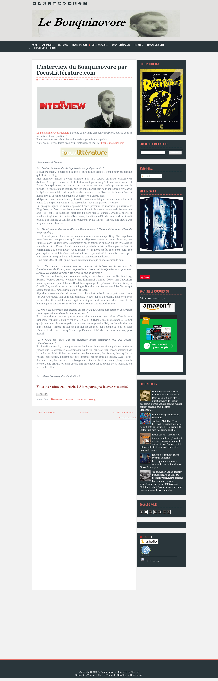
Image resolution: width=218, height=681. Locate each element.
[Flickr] (69, 4)
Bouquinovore (55, 79)
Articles (147, 176)
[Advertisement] (84, 625)
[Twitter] (34, 4)
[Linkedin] (54, 4)
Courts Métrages (121, 44)
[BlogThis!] (40, 394)
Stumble (82, 399)
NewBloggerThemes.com (130, 675)
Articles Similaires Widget (127, 418)
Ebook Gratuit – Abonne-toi (166, 435)
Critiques (63, 44)
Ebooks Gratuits (155, 44)
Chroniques (48, 44)
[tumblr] (74, 4)
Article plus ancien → (124, 412)
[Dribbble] (44, 4)
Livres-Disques (79, 44)
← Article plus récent (44, 412)
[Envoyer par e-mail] (37, 394)
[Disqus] (84, 464)
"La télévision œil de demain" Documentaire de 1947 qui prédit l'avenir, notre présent (167, 475)
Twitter (70, 399)
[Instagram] (64, 4)
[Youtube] (59, 4)
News (96, 79)
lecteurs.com (153, 561)
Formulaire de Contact (45, 48)
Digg (94, 399)
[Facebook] (39, 4)
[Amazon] (157, 307)
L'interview (88, 79)
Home (34, 44)
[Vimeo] (49, 4)
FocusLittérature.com (112, 143)
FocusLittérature (74, 79)
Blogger (135, 672)
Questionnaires (100, 44)
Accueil (84, 412)
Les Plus (139, 44)
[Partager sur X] (43, 394)
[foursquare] (80, 4)
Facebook (57, 399)
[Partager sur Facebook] (46, 394)
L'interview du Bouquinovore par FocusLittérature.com (81, 70)
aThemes (91, 675)
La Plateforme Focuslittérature (52, 132)
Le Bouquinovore (107, 672)
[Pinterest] (85, 4)
